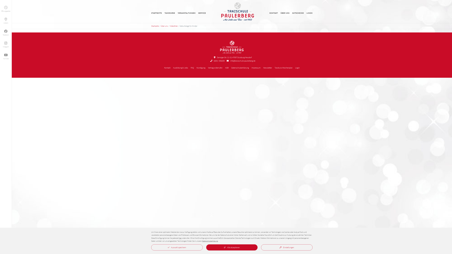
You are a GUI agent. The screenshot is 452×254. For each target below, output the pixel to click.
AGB (227, 67)
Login (310, 13)
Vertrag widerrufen (215, 67)
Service (202, 13)
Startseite (156, 13)
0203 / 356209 (219, 61)
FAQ (192, 67)
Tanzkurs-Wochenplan (284, 67)
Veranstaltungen (187, 13)
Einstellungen (288, 247)
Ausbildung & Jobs (180, 67)
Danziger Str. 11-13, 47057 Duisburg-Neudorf (234, 57)
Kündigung (201, 67)
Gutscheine (298, 13)
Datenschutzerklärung (240, 67)
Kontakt (273, 13)
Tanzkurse (170, 13)
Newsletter (267, 67)
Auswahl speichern (178, 247)
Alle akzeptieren (233, 247)
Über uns (284, 13)
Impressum (256, 67)
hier (180, 238)
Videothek (174, 26)
